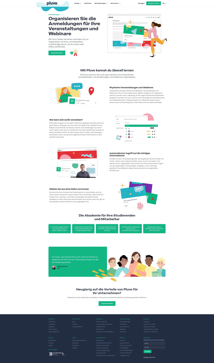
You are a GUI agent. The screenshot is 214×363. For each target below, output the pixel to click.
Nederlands (52, 340)
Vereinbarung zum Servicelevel (105, 355)
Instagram (75, 345)
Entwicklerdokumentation (104, 343)
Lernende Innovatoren (79, 340)
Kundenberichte (77, 327)
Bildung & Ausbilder (149, 327)
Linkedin (74, 348)
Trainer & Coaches (149, 324)
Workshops (123, 324)
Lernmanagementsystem (104, 324)
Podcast (75, 324)
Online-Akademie (101, 322)
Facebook (75, 343)
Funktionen (87, 3)
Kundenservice (124, 327)
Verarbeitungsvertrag (103, 350)
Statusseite (99, 340)
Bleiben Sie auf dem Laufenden (154, 340)
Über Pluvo (123, 332)
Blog (73, 322)
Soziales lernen (100, 327)
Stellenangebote (54, 332)
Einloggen (141, 3)
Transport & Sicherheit (150, 332)
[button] (77, 3)
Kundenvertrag (100, 353)
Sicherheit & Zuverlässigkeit (104, 332)
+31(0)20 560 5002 (125, 353)
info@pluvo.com (125, 355)
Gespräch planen (153, 3)
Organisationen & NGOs (151, 329)
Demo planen (53, 329)
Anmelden (52, 322)
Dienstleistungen (125, 322)
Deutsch (51, 343)
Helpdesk (51, 327)
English (51, 345)
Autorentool (100, 329)
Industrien (147, 322)
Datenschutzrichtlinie (102, 345)
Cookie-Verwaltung (102, 348)
